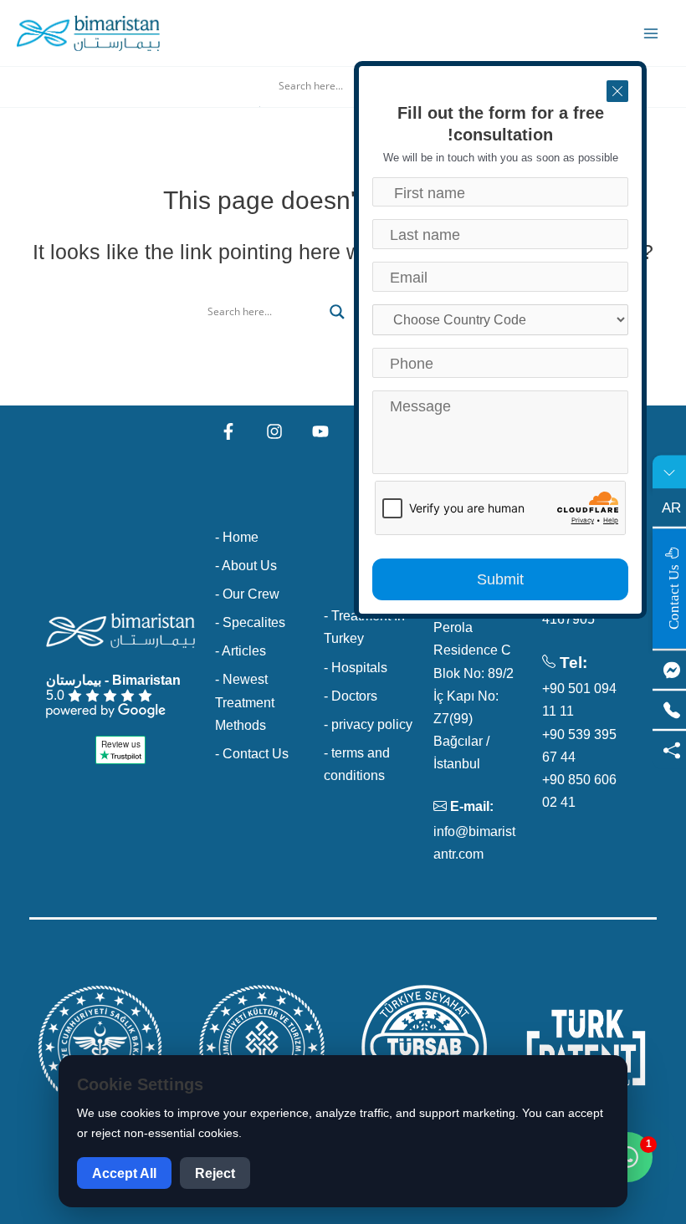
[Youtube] (320, 431)
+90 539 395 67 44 (579, 745)
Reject (215, 1173)
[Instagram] (274, 431)
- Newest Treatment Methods (244, 701)
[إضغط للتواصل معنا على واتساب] (627, 1157)
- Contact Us (252, 753)
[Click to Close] (617, 91)
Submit (500, 579)
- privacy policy (368, 724)
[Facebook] (228, 431)
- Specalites (250, 622)
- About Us (246, 565)
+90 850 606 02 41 (579, 790)
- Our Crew (247, 593)
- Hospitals (355, 667)
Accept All (124, 1173)
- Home (237, 536)
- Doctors (350, 695)
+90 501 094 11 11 (579, 699)
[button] (343, 105)
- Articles (240, 650)
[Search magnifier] (337, 312)
